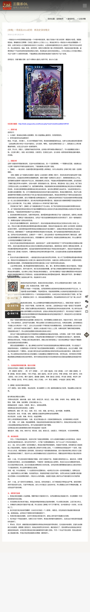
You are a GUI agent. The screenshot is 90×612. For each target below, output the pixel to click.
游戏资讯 (71, 19)
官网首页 (59, 19)
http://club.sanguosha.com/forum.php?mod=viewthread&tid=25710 (43, 124)
